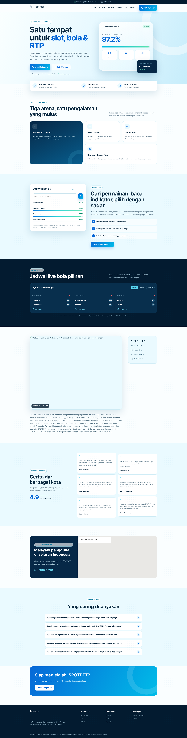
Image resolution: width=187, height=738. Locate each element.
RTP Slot (83, 722)
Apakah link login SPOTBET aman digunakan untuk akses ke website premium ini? (82, 635)
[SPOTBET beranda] (38, 8)
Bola (82, 719)
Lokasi (132, 8)
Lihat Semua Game (101, 244)
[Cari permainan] (80, 196)
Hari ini (134, 287)
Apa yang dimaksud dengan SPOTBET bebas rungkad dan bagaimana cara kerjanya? (82, 618)
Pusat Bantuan (138, 359)
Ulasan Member (139, 354)
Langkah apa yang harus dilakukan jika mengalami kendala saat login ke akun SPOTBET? (84, 643)
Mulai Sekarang (41, 67)
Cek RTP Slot (138, 345)
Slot (94, 8)
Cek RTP (102, 8)
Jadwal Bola (138, 350)
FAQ (126, 8)
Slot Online (84, 716)
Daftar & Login (43, 688)
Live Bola (111, 8)
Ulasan (119, 8)
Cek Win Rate (62, 67)
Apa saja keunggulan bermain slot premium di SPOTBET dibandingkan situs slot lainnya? (84, 652)
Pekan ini (150, 287)
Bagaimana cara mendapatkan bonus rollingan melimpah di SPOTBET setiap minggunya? (84, 626)
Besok (142, 287)
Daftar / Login (149, 8)
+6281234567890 (45, 570)
